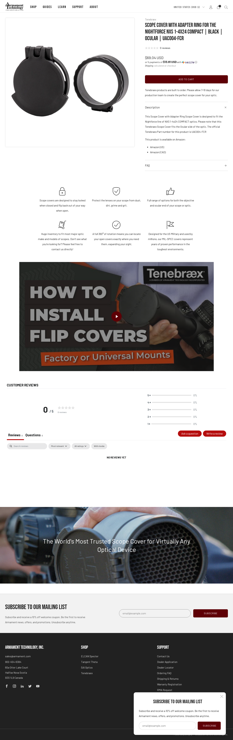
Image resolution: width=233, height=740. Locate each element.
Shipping (149, 65)
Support (78, 7)
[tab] (34, 435)
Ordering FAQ (164, 673)
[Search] (226, 7)
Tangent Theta (89, 661)
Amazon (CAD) (158, 152)
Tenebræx (150, 19)
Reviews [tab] (15, 435)
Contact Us (163, 656)
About (94, 7)
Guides (47, 7)
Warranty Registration (169, 684)
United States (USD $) (187, 7)
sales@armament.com (18, 656)
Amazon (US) (157, 147)
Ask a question (189, 433)
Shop (33, 7)
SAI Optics (87, 667)
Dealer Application (167, 661)
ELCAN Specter (89, 656)
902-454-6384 (13, 661)
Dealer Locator (165, 667)
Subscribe (209, 725)
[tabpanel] (116, 469)
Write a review (214, 433)
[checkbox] (99, 446)
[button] (171, 62)
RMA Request (164, 689)
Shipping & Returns (168, 678)
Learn (62, 7)
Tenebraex (87, 673)
